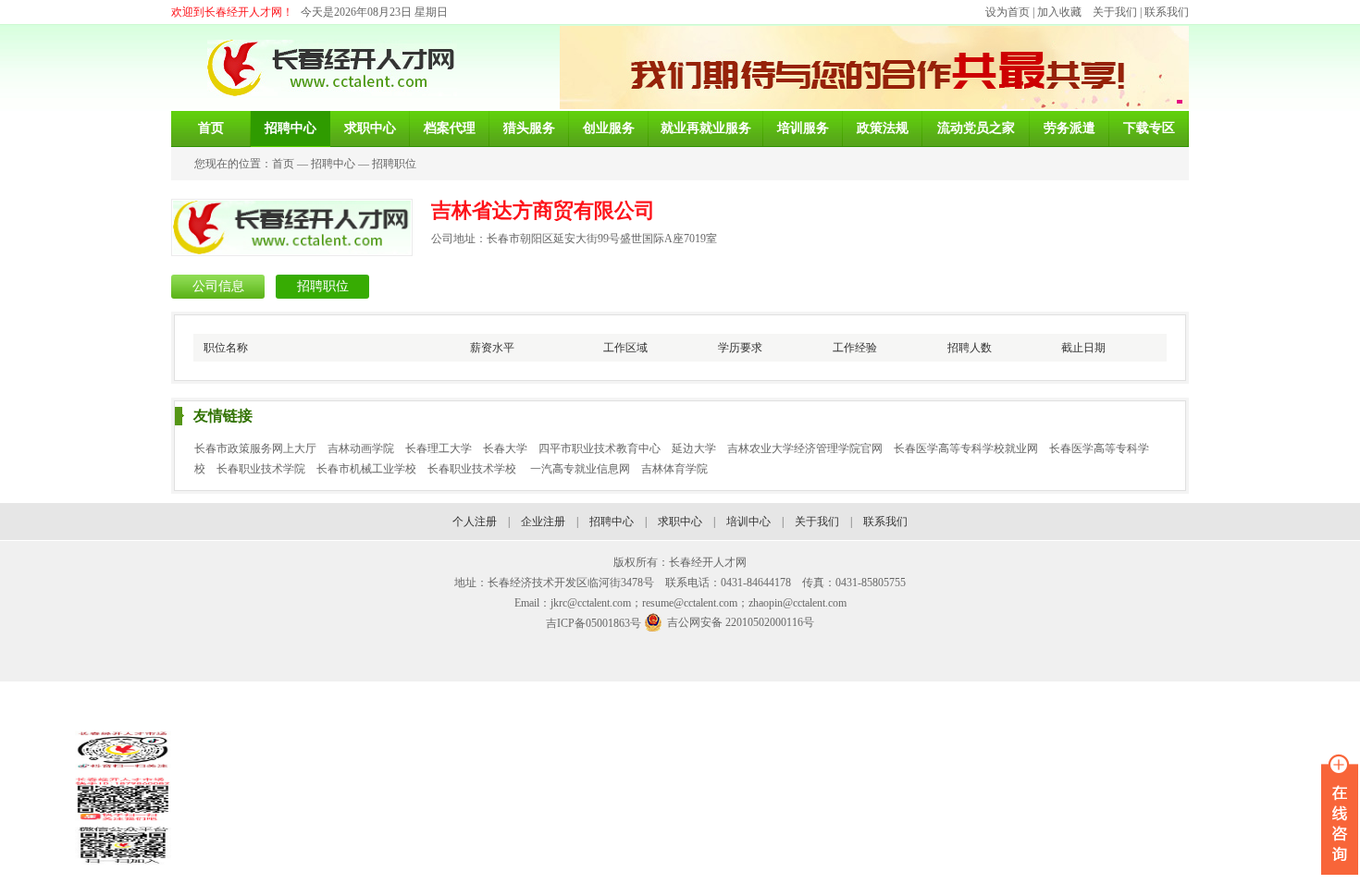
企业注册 (543, 521)
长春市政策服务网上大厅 (255, 448)
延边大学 (694, 448)
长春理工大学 (438, 448)
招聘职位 (394, 163)
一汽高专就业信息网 (580, 468)
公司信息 (218, 286)
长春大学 (505, 448)
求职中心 (680, 521)
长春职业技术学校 (473, 468)
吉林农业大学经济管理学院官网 (805, 448)
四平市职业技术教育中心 (599, 448)
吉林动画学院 (361, 448)
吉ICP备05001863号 (593, 623)
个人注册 (474, 521)
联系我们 (1166, 12)
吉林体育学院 (674, 468)
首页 (283, 163)
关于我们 (1115, 12)
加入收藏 (1059, 12)
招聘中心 (333, 163)
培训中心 (748, 521)
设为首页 (1007, 12)
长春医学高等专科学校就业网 (966, 448)
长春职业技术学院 (260, 468)
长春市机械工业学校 (366, 468)
